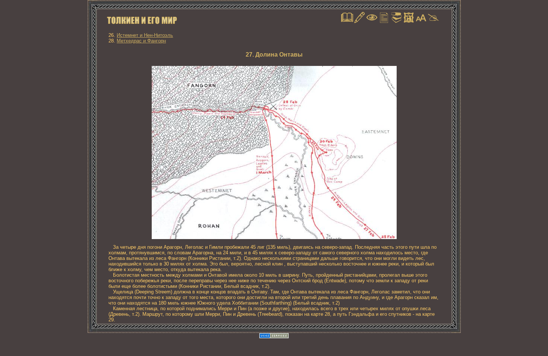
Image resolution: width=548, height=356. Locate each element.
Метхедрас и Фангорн (141, 41)
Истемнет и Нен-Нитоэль (145, 35)
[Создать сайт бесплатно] (274, 337)
